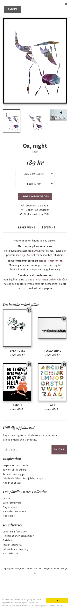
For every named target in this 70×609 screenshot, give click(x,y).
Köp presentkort (12, 482)
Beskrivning (26, 227)
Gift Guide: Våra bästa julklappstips (23, 478)
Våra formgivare (12, 502)
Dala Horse (17, 351)
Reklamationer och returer (18, 536)
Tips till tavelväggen (14, 474)
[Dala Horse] (17, 328)
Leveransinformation (15, 531)
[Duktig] (17, 382)
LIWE (35, 152)
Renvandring (52, 351)
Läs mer (59, 605)
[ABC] (52, 382)
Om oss (7, 498)
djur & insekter (30, 255)
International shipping (15, 549)
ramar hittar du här (45, 279)
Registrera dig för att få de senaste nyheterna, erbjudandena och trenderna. (30, 437)
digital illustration (50, 260)
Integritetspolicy (12, 544)
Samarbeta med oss (14, 511)
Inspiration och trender (16, 465)
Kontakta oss (10, 553)
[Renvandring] (52, 328)
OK (57, 600)
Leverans (48, 227)
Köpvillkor (9, 515)
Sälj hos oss (10, 507)
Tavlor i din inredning (15, 469)
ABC (52, 405)
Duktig (17, 405)
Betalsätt (8, 540)
